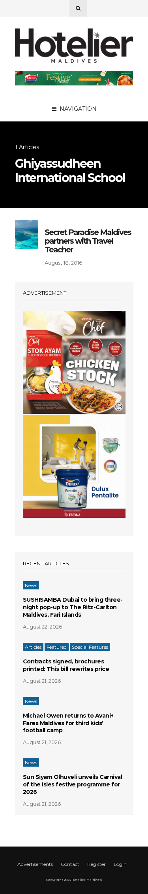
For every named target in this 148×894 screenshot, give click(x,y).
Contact (70, 864)
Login (120, 864)
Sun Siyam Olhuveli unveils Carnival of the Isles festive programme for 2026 (72, 784)
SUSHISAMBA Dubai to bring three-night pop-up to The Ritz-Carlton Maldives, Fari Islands (73, 607)
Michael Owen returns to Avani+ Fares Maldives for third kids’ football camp (68, 723)
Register (96, 864)
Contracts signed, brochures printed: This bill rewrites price (66, 665)
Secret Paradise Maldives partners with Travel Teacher (88, 241)
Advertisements (35, 864)
